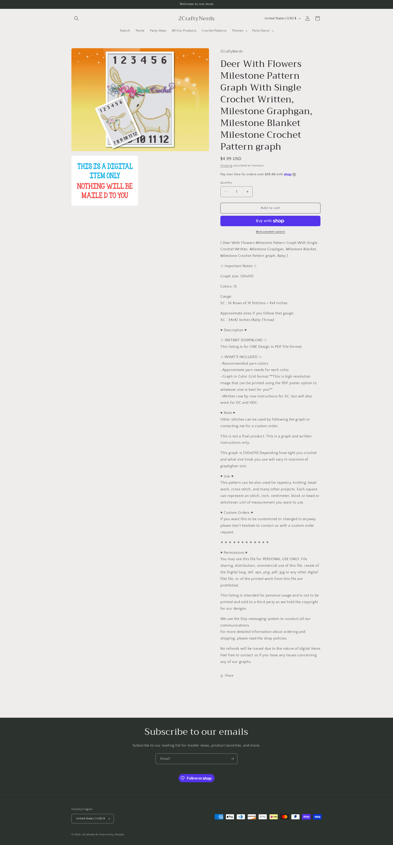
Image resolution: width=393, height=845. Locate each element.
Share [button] (229, 675)
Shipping (226, 165)
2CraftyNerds (90, 834)
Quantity (226, 182)
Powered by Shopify (111, 834)
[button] (76, 18)
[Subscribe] (232, 758)
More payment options (270, 231)
